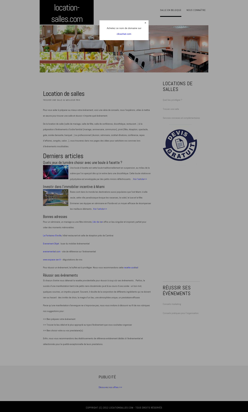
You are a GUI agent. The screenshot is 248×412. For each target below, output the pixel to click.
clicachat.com (124, 34)
